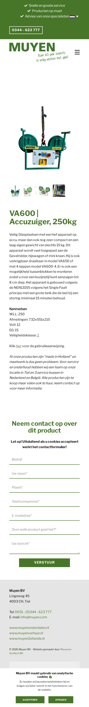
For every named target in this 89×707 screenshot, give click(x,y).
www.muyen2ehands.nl (27, 638)
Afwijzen (60, 700)
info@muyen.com (33, 617)
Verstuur (44, 562)
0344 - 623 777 (26, 30)
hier (19, 346)
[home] (38, 52)
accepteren (30, 700)
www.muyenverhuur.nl (26, 633)
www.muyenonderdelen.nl (29, 628)
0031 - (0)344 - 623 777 (33, 612)
